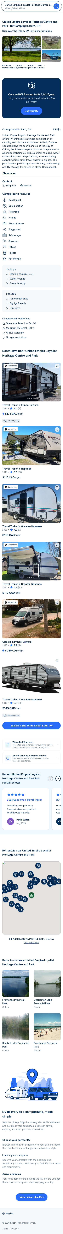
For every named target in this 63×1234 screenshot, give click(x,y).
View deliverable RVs (31, 1197)
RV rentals (6, 65)
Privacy (15, 1228)
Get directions (31, 942)
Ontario (30, 65)
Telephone (11, 185)
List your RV (32, 110)
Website (28, 185)
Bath (40, 65)
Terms (5, 1228)
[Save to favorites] (57, 366)
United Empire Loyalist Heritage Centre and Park (23, 68)
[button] (25, 899)
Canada (19, 65)
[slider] (13, 408)
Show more (9, 173)
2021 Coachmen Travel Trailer (24, 799)
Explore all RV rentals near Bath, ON (31, 725)
